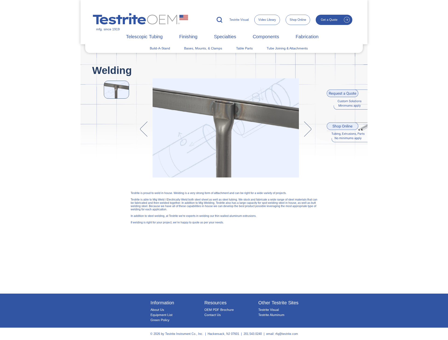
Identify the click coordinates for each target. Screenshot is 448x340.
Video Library (267, 19)
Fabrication (307, 36)
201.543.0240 (253, 334)
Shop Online (298, 19)
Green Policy (159, 320)
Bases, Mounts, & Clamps (203, 48)
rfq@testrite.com (286, 334)
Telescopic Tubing (144, 36)
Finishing (188, 36)
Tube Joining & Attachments (287, 48)
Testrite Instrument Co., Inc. (184, 334)
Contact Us (212, 315)
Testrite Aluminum (271, 315)
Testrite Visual (239, 19)
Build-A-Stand (160, 48)
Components (266, 36)
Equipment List (161, 315)
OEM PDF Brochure (219, 310)
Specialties (225, 36)
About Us (157, 310)
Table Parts (244, 48)
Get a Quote (329, 19)
